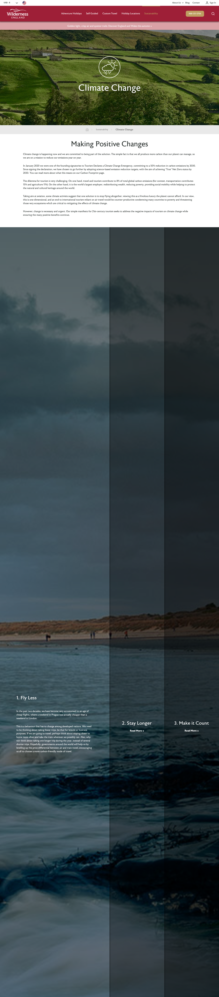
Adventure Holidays (71, 13)
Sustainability (151, 13)
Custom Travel (109, 13)
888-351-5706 (195, 14)
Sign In (213, 3)
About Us (176, 3)
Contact (196, 3)
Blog (187, 3)
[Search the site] (213, 14)
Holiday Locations (131, 13)
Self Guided (92, 13)
